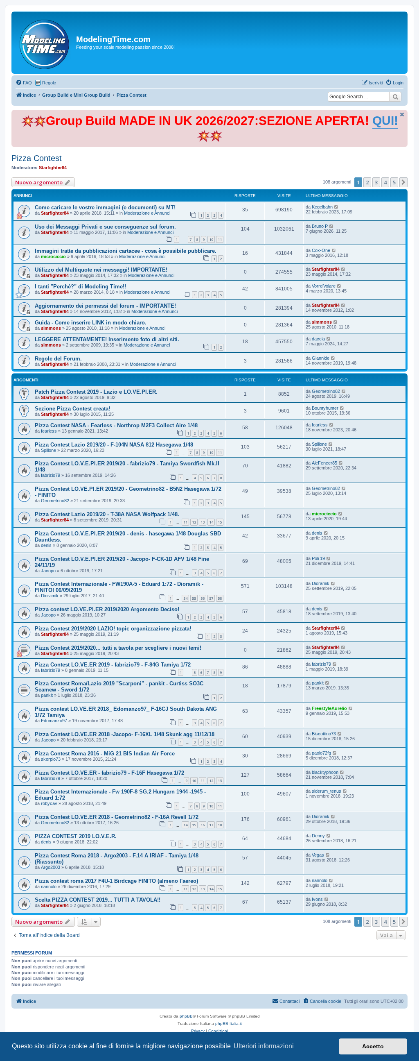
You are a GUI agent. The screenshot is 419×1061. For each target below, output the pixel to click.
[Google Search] (395, 97)
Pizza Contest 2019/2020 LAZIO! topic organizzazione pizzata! (113, 629)
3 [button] (376, 182)
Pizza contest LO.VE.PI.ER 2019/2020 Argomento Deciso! (107, 609)
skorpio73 (51, 759)
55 (194, 598)
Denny (318, 835)
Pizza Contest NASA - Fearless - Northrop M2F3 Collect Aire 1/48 (116, 425)
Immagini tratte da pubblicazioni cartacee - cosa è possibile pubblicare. (125, 251)
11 (220, 239)
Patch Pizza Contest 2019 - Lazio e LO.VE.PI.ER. (96, 392)
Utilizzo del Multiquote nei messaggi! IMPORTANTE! (101, 270)
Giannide (320, 358)
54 (185, 598)
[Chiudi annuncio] (402, 114)
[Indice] (45, 43)
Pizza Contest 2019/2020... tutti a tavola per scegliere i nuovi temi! (118, 648)
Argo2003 (50, 867)
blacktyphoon (325, 772)
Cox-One (321, 250)
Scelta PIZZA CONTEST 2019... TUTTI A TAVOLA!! (97, 900)
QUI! (385, 120)
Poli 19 (318, 558)
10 (211, 239)
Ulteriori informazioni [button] (264, 1046)
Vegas (318, 854)
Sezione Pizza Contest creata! (72, 409)
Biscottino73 (324, 733)
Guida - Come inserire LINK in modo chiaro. (90, 323)
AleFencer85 (324, 462)
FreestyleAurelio (329, 708)
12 (194, 522)
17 (211, 824)
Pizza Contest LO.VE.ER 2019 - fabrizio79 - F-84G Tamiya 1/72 (113, 665)
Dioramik (50, 595)
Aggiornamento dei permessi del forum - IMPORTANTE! (105, 306)
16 (202, 824)
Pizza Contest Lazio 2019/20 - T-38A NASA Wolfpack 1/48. (107, 514)
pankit (47, 695)
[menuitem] (24, 83)
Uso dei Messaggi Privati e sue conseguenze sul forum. (105, 227)
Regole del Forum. (58, 359)
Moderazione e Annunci (147, 213)
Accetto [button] (373, 1046)
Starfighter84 (53, 167)
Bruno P (320, 226)
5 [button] (394, 182)
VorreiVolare (324, 285)
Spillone (48, 450)
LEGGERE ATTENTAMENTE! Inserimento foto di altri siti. (107, 339)
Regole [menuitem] (49, 82)
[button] (403, 182)
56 (202, 598)
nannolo (48, 886)
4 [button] (385, 182)
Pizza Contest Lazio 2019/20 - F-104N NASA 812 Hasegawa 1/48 (114, 445)
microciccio (53, 256)
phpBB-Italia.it (228, 1023)
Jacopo (48, 570)
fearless (49, 430)
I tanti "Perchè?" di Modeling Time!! (80, 286)
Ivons (317, 899)
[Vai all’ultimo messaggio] (336, 206)
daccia (318, 338)
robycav (49, 803)
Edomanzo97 (54, 720)
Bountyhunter (325, 408)
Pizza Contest (36, 158)
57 (211, 598)
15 (220, 522)
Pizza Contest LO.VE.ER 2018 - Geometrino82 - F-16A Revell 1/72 (116, 817)
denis (46, 545)
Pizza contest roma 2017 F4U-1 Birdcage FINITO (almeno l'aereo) (116, 881)
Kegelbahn (322, 206)
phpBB (186, 1016)
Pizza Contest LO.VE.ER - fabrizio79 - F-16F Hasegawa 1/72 (109, 773)
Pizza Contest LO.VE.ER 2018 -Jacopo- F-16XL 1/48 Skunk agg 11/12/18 (124, 734)
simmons (51, 328)
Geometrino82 (326, 391)
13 (202, 522)
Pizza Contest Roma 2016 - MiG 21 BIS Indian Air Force (105, 753)
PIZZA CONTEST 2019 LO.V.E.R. (76, 836)
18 (220, 824)
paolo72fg (321, 752)
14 (211, 522)
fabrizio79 (50, 475)
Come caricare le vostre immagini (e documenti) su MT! (105, 207)
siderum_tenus (326, 791)
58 (220, 598)
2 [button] (367, 182)
